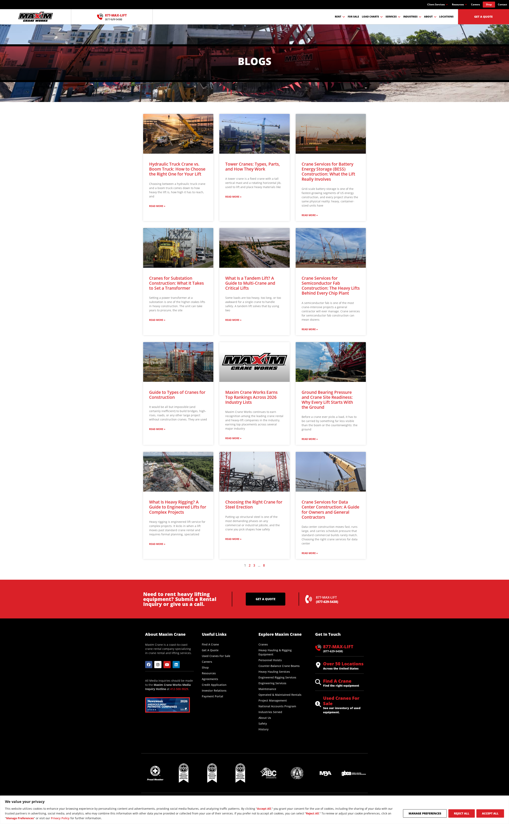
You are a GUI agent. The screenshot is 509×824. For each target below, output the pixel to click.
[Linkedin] (176, 664)
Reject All (461, 813)
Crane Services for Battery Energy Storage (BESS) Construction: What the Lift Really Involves (328, 171)
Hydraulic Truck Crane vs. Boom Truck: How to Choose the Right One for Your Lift (177, 169)
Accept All (490, 813)
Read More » (157, 206)
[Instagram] (157, 664)
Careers (475, 4)
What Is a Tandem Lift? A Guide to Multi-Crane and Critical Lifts (250, 283)
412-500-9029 (179, 689)
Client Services (436, 4)
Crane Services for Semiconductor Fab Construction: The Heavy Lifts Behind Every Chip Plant (331, 285)
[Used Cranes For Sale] (318, 704)
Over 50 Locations (343, 664)
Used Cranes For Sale (341, 700)
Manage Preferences (425, 813)
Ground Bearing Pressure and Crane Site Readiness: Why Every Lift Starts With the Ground (327, 399)
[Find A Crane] (318, 682)
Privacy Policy (60, 818)
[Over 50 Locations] (318, 665)
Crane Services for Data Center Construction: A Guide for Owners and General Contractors (330, 509)
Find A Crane (337, 681)
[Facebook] (148, 664)
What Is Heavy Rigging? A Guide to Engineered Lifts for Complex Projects (177, 507)
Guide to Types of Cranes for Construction (177, 394)
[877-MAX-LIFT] (100, 17)
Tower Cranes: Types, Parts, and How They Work (252, 166)
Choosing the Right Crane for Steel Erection (253, 504)
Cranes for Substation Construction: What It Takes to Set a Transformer (176, 283)
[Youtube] (167, 664)
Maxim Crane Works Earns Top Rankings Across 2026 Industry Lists (251, 397)
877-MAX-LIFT (116, 15)
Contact (502, 4)
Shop (489, 4)
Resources (458, 4)
